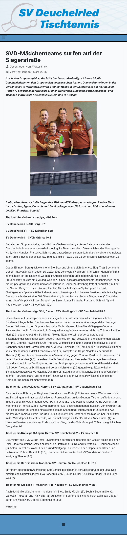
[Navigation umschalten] (3, 37)
